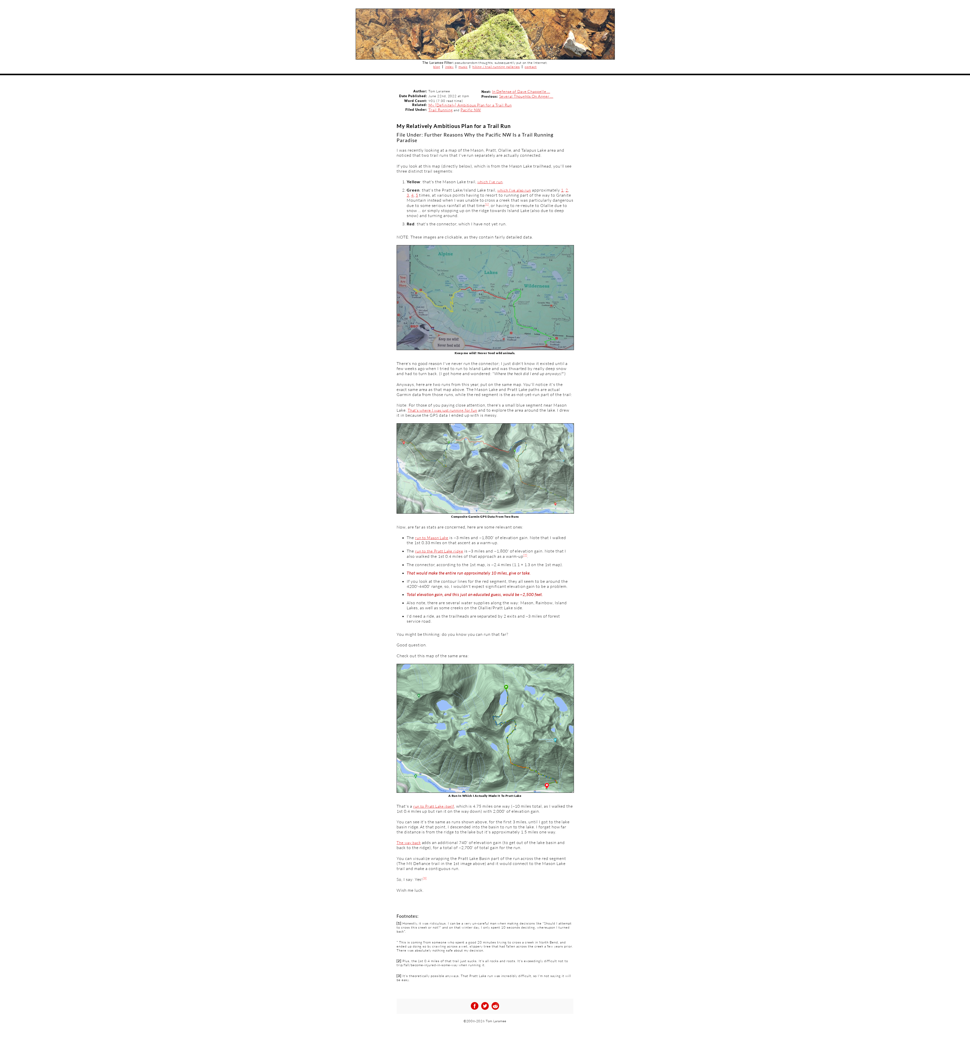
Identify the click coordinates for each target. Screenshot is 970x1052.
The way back (409, 842)
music (463, 67)
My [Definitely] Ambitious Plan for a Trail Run (470, 105)
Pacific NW (470, 110)
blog (436, 67)
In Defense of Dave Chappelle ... (521, 91)
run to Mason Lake (431, 537)
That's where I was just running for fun (442, 410)
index (449, 67)
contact (531, 67)
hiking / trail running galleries (496, 67)
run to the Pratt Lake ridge (439, 551)
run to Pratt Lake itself (433, 806)
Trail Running (440, 110)
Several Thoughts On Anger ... (526, 96)
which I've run (490, 181)
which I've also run (514, 190)
